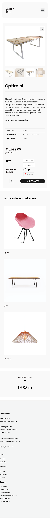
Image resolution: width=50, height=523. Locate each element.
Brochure (3, 487)
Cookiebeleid (5, 501)
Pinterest (3, 471)
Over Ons (3, 462)
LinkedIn (3, 477)
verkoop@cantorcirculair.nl (10, 441)
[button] (43, 10)
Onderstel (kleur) (11, 170)
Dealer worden (5, 493)
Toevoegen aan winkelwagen (33, 181)
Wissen (30, 174)
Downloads (4, 490)
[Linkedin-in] (30, 387)
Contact (3, 459)
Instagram (4, 474)
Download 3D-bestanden (16, 120)
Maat (8, 161)
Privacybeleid (5, 498)
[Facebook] (25, 387)
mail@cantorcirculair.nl (9, 439)
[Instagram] (19, 387)
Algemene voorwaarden (9, 496)
